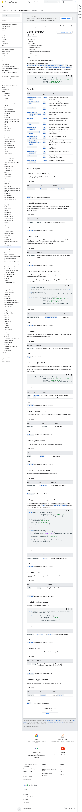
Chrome (25, 792)
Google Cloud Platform (29, 797)
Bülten (61, 769)
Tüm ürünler (26, 802)
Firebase (25, 794)
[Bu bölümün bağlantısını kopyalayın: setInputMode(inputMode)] (48, 363)
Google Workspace (38, 26)
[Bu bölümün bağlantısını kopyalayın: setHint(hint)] (39, 237)
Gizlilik (29, 808)
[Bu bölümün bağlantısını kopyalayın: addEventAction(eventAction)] (52, 174)
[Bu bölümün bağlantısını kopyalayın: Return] (32, 194)
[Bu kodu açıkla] (66, 76)
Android (25, 789)
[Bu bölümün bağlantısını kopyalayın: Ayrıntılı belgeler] (42, 169)
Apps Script (6, 7)
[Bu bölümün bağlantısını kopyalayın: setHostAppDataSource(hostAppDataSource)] (62, 272)
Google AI (25, 799)
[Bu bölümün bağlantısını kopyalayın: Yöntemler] (35, 89)
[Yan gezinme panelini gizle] (19, 809)
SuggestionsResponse (60, 505)
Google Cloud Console (47, 773)
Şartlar (25, 808)
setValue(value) (32, 156)
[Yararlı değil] (71, 26)
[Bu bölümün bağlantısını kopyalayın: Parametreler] (36, 181)
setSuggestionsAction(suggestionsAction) (34, 142)
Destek (42, 10)
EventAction (43, 189)
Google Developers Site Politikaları (55, 722)
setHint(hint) (31, 108)
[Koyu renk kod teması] (68, 76)
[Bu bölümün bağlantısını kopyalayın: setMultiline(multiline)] (48, 411)
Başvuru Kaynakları (24, 10)
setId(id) (30, 118)
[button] (10, 26)
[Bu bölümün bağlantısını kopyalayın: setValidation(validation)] (50, 602)
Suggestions (43, 485)
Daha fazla (37, 2)
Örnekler (34, 10)
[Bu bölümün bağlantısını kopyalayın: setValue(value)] (41, 649)
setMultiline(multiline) (31, 128)
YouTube (62, 774)
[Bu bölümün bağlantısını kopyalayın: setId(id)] (36, 331)
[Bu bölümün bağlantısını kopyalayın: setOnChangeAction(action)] (50, 441)
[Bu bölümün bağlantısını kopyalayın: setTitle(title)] (42, 573)
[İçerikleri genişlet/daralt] (35, 40)
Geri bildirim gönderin (65, 32)
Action (42, 456)
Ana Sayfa (28, 2)
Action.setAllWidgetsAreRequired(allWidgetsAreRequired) (45, 65)
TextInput (44, 102)
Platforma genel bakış (29, 769)
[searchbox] (11, 15)
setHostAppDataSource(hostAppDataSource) (34, 114)
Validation (40, 634)
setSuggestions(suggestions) (32, 137)
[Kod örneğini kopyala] (71, 76)
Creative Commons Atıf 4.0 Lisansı (52, 720)
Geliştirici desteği (27, 776)
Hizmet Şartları (27, 779)
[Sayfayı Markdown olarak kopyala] (33, 35)
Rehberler (13, 10)
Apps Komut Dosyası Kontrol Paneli (49, 770)
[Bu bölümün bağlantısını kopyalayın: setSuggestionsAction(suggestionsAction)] (62, 500)
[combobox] (52, 1)
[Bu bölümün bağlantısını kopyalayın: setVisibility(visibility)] (50, 680)
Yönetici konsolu (46, 766)
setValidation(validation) (32, 152)
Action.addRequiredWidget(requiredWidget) (58, 67)
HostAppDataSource (51, 317)
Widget (45, 97)
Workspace (15, 2)
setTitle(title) (32, 147)
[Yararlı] (69, 26)
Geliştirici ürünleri (27, 771)
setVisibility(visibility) (31, 161)
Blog (61, 766)
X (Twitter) (62, 772)
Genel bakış (5, 10)
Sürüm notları (26, 774)
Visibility (43, 695)
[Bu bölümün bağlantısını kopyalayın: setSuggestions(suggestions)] (51, 470)
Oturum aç (77, 2)
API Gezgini (44, 775)
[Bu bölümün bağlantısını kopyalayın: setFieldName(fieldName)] (48, 203)
